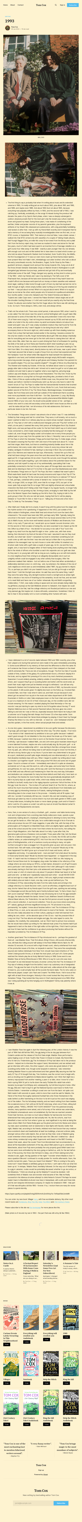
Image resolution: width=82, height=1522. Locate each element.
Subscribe (73, 5)
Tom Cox (41, 5)
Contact (21, 5)
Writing (8, 16)
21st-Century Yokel (61, 1202)
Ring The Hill (32, 1202)
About (12, 5)
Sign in (62, 5)
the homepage (35, 1208)
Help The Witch (44, 1202)
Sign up (41, 1470)
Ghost (45, 1474)
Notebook (23, 1202)
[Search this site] (55, 5)
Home (5, 5)
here (36, 1199)
